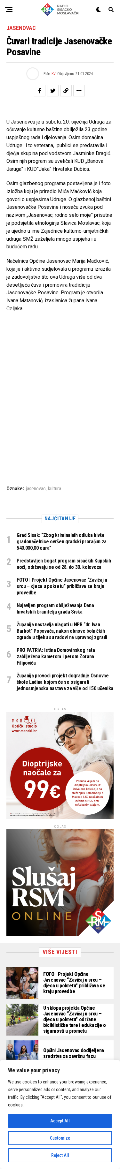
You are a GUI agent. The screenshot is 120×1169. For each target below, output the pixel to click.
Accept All (60, 1120)
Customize (60, 1138)
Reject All (60, 1155)
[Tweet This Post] (53, 90)
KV (54, 74)
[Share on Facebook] (39, 90)
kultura (54, 488)
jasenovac (36, 488)
